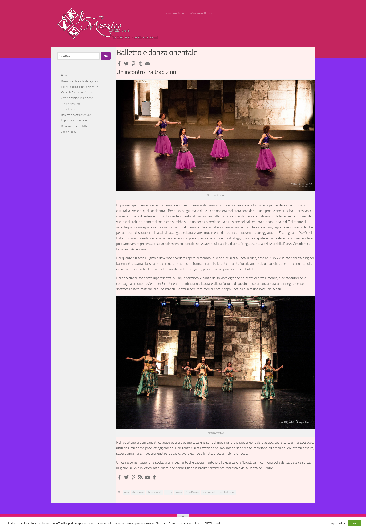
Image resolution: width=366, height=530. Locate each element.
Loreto (169, 492)
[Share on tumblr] (140, 63)
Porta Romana (192, 492)
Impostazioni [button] (337, 523)
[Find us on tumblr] (155, 477)
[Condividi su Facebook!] (119, 63)
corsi (126, 492)
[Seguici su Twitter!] (126, 477)
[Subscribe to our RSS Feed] (140, 477)
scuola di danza (227, 492)
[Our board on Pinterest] (133, 477)
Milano (178, 492)
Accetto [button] (355, 523)
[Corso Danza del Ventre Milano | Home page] (107, 23)
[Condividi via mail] (147, 63)
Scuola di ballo (209, 492)
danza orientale (155, 492)
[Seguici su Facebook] (119, 477)
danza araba (138, 492)
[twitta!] (126, 63)
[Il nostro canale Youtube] (147, 477)
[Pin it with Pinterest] (133, 63)
